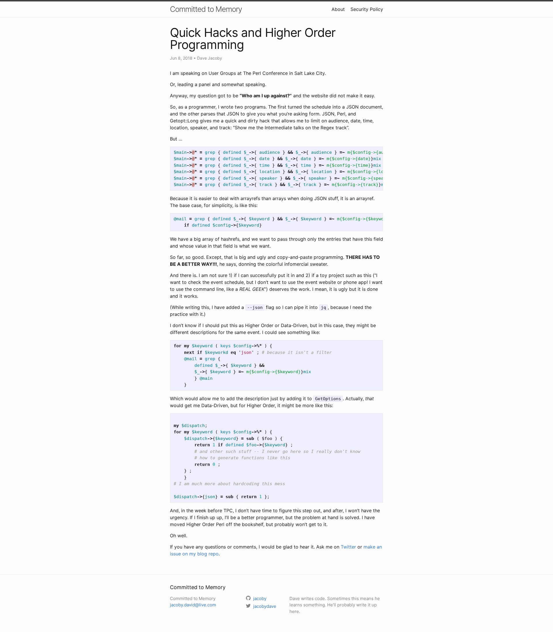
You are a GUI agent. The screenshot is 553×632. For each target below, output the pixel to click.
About (338, 9)
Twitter (348, 547)
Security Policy (367, 9)
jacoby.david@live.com (193, 605)
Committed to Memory (206, 9)
